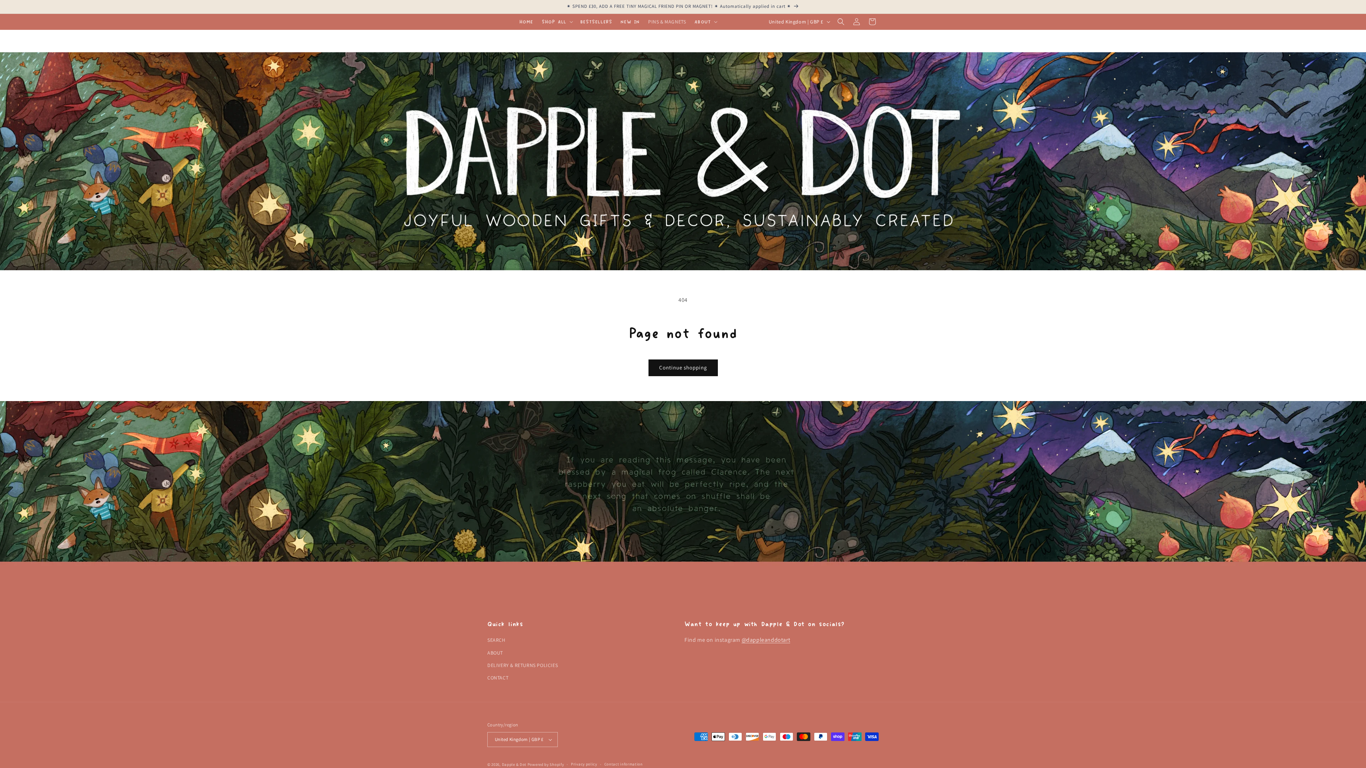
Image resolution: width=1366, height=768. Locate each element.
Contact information (623, 764)
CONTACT (497, 677)
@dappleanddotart (766, 640)
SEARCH (496, 640)
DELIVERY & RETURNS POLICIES (522, 665)
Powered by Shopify (546, 764)
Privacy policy (584, 764)
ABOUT (495, 653)
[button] (557, 21)
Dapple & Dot (514, 764)
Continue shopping (683, 367)
